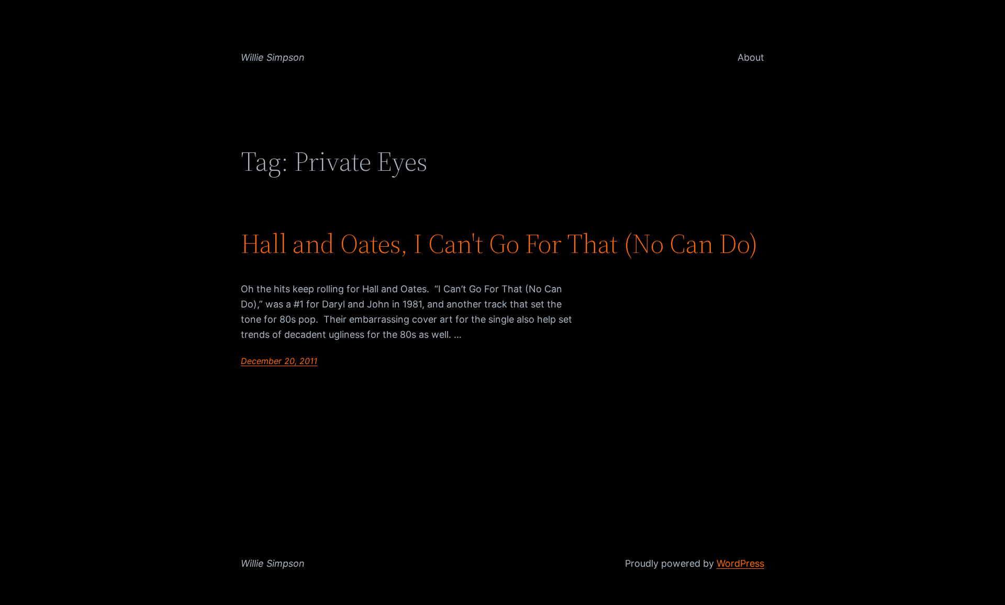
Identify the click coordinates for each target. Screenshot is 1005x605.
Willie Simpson (273, 57)
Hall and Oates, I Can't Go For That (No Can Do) (499, 243)
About (751, 57)
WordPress (740, 563)
